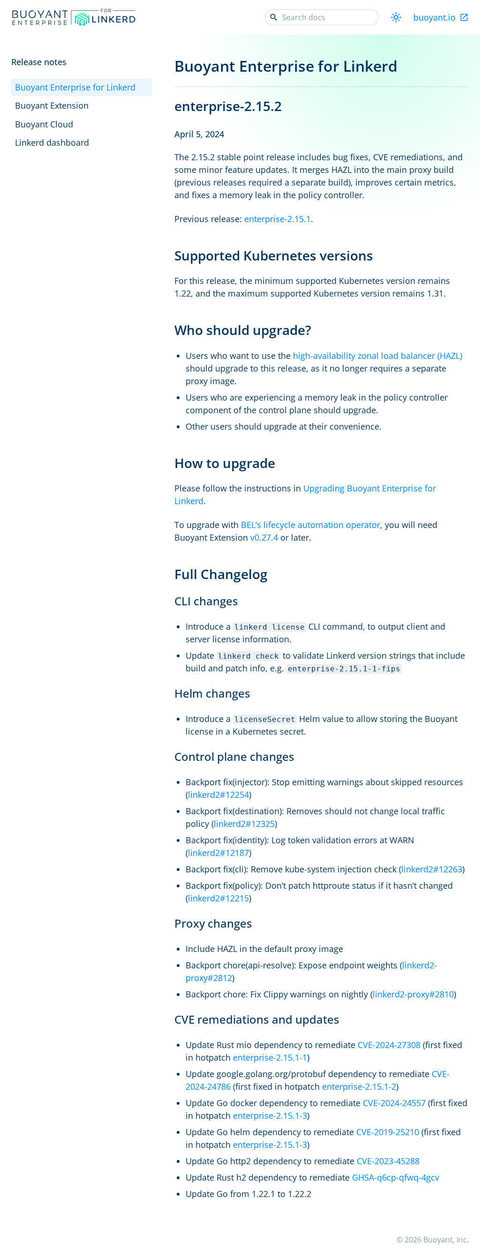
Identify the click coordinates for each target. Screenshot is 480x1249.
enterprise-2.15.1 (277, 218)
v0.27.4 (264, 537)
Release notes (39, 61)
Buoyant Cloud (44, 124)
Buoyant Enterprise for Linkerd (75, 87)
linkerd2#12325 (244, 823)
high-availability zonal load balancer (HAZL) (377, 355)
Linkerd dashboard (52, 142)
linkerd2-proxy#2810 (413, 994)
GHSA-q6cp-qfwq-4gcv (395, 1177)
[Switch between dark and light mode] (396, 17)
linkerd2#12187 (218, 852)
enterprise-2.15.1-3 (270, 1115)
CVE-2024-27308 (389, 1044)
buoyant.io (434, 17)
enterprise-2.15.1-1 (270, 1057)
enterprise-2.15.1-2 (359, 1086)
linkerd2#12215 (218, 898)
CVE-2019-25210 (387, 1131)
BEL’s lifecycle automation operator (310, 524)
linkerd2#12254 (218, 794)
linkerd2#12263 (431, 869)
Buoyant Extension (52, 105)
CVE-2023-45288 (388, 1161)
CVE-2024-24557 (394, 1102)
